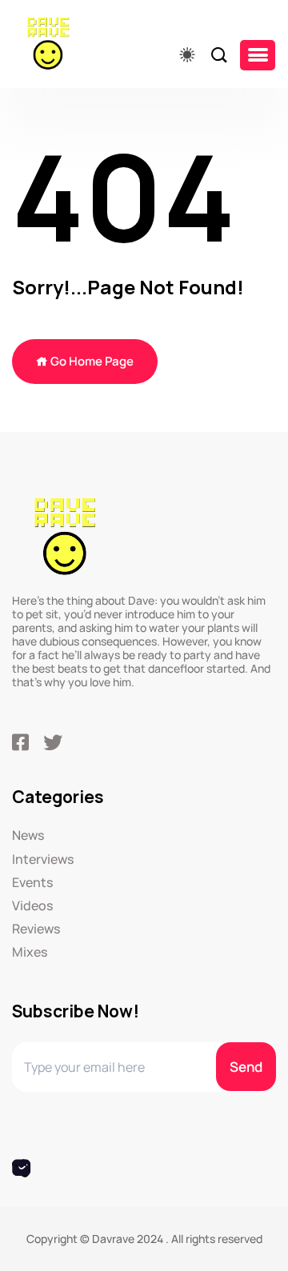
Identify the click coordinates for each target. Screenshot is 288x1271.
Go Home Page (91, 361)
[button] (257, 55)
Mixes (29, 952)
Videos (32, 905)
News (28, 835)
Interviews (43, 859)
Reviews (36, 929)
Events (32, 882)
